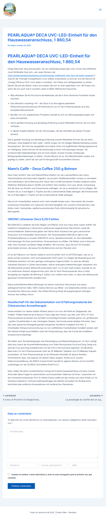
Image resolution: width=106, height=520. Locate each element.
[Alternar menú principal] (100, 10)
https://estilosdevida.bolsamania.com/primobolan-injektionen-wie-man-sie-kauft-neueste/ (50, 75)
